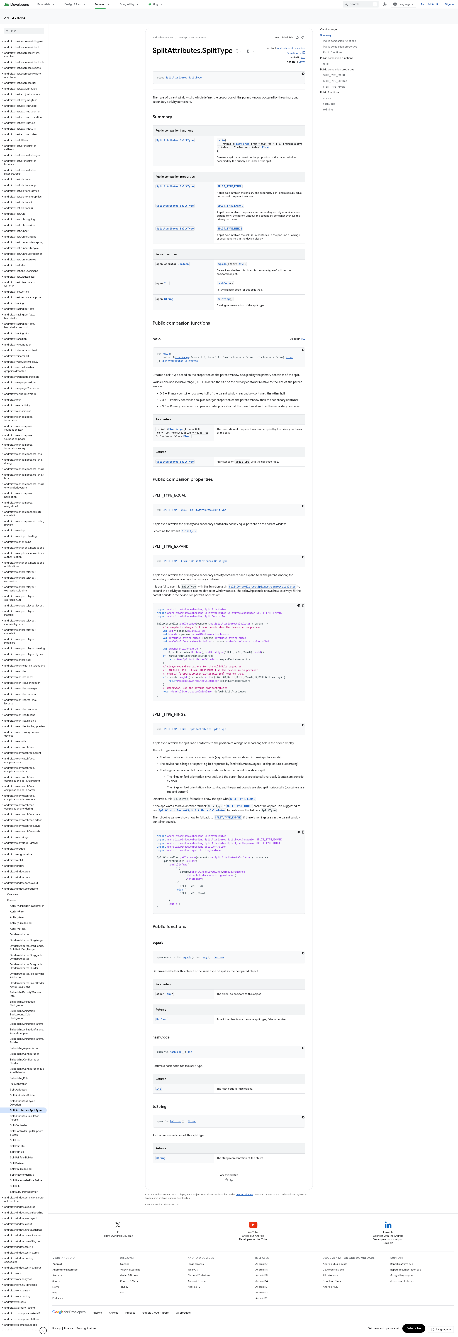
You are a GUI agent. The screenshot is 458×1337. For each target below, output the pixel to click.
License (68, 1328)
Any (240, 264)
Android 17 (261, 1264)
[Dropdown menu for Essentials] (55, 4)
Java (302, 62)
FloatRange (241, 143)
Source (56, 1281)
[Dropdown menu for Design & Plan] (86, 4)
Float (265, 147)
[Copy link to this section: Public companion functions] (213, 323)
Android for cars (197, 1281)
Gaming (125, 1264)
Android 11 (261, 1298)
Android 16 (261, 1269)
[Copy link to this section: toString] (169, 1107)
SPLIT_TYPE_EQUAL (230, 186)
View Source (294, 53)
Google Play (127, 4)
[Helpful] (297, 37)
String (168, 299)
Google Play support (401, 1275)
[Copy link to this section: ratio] (164, 339)
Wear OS (193, 1269)
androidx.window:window (291, 48)
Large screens (196, 1264)
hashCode (224, 283)
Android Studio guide (335, 1264)
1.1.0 (303, 57)
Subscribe (414, 1328)
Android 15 (261, 1275)
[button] (23, 41)
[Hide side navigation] (43, 1330)
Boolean (183, 264)
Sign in (449, 4)
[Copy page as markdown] (248, 51)
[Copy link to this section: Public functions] (189, 927)
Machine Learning (130, 1269)
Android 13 (261, 1286)
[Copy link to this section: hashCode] (173, 1037)
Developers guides (333, 1269)
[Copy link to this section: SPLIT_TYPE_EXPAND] (192, 547)
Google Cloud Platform (155, 1312)
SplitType (189, 531)
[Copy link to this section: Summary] (175, 117)
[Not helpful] (302, 37)
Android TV (194, 1286)
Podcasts (57, 1298)
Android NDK (330, 1286)
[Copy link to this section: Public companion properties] (216, 480)
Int (166, 283)
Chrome (113, 1312)
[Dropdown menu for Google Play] (139, 4)
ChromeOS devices (199, 1275)
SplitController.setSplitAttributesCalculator (262, 586)
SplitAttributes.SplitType (184, 77)
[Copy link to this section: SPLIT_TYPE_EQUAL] (189, 496)
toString (224, 299)
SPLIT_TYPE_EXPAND (230, 205)
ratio (221, 140)
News (55, 1286)
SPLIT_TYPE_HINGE (230, 228)
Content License (244, 1194)
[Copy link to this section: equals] (166, 943)
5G (122, 1292)
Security (57, 1275)
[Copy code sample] (303, 605)
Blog (155, 4)
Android (57, 1264)
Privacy (124, 1286)
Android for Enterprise (64, 1269)
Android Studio (430, 4)
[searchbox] (24, 31)
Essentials (43, 4)
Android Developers (163, 37)
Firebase (130, 1312)
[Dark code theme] (303, 73)
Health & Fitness (129, 1275)
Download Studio (332, 1281)
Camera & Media (129, 1281)
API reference (15, 17)
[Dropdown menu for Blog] (163, 4)
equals (222, 264)
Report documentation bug (405, 1269)
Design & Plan (72, 4)
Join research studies (402, 1281)
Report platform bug (401, 1264)
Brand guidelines (86, 1328)
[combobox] (361, 4)
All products (183, 1312)
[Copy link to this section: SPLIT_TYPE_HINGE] (189, 715)
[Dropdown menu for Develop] (110, 4)
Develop (100, 4)
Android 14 (261, 1281)
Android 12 (261, 1292)
